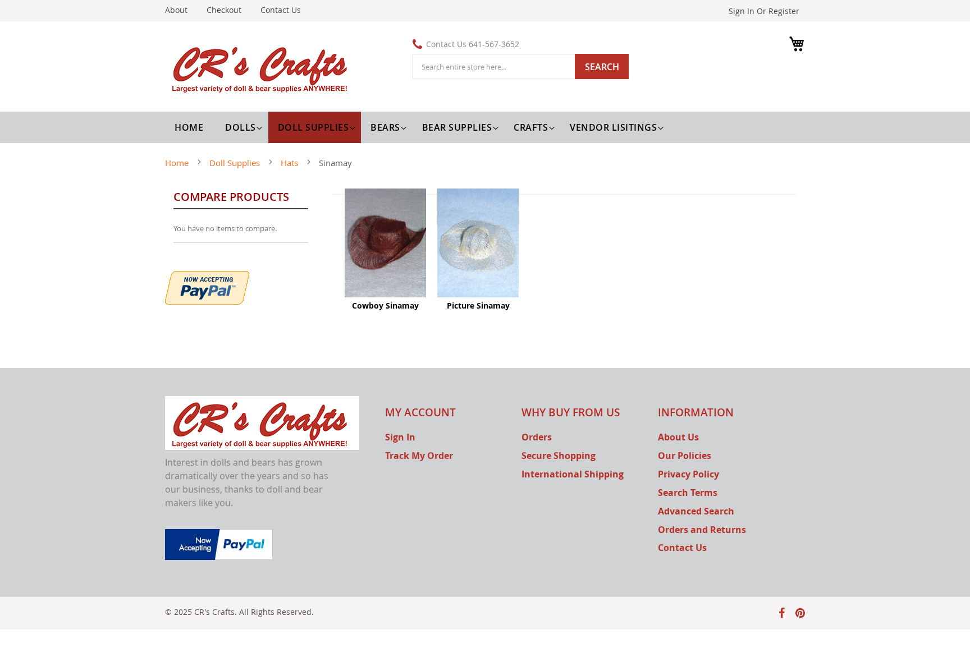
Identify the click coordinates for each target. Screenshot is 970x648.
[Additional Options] (207, 286)
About (176, 9)
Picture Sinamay (478, 305)
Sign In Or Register (764, 11)
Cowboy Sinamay (385, 305)
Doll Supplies (235, 162)
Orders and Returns (702, 529)
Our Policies (684, 455)
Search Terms (687, 492)
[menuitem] (242, 127)
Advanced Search (696, 511)
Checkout (224, 9)
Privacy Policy (688, 474)
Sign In (400, 437)
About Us (678, 437)
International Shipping (572, 474)
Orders (536, 437)
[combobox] (521, 66)
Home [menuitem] (189, 127)
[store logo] (262, 68)
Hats (290, 162)
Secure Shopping (558, 455)
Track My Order (419, 455)
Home (178, 162)
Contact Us (280, 9)
